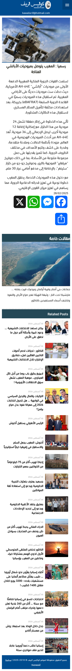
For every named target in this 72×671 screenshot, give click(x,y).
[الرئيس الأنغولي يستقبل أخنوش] (36, 422)
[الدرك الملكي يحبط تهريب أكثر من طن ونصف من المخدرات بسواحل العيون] (36, 528)
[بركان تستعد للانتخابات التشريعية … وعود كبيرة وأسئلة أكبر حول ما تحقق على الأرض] (36, 329)
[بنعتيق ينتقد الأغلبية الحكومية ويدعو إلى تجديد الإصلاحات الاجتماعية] (36, 505)
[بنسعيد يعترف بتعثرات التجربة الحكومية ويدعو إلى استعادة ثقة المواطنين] (36, 483)
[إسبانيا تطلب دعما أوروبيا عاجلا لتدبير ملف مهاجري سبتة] (36, 645)
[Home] (36, 5)
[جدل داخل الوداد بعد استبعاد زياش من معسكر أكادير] (36, 626)
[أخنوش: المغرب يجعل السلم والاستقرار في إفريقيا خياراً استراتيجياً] (36, 442)
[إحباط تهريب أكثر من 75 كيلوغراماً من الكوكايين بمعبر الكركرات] (36, 461)
